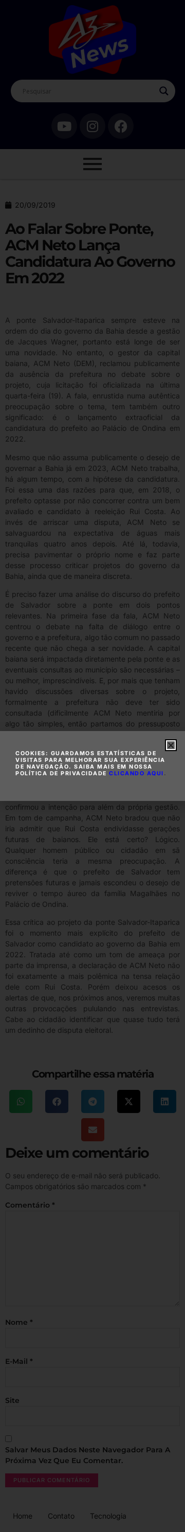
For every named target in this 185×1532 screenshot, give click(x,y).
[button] (171, 745)
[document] (92, 766)
